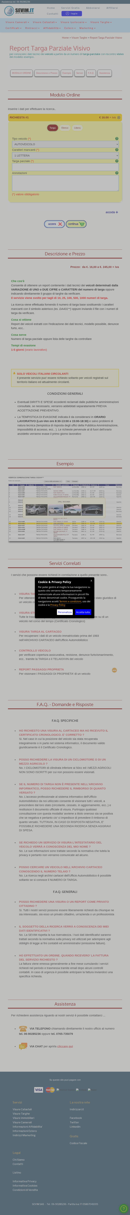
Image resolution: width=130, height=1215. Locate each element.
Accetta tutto (83, 612)
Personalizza (65, 612)
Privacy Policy (57, 604)
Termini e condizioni (70, 601)
